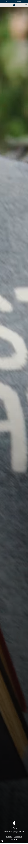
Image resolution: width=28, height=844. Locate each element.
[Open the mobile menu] (2, 4)
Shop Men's (9, 836)
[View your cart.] (25, 4)
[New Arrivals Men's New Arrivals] (14, 425)
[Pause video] (2, 841)
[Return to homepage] (14, 4)
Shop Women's (18, 836)
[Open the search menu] (5, 4)
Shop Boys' (14, 839)
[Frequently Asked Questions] (14, 1)
